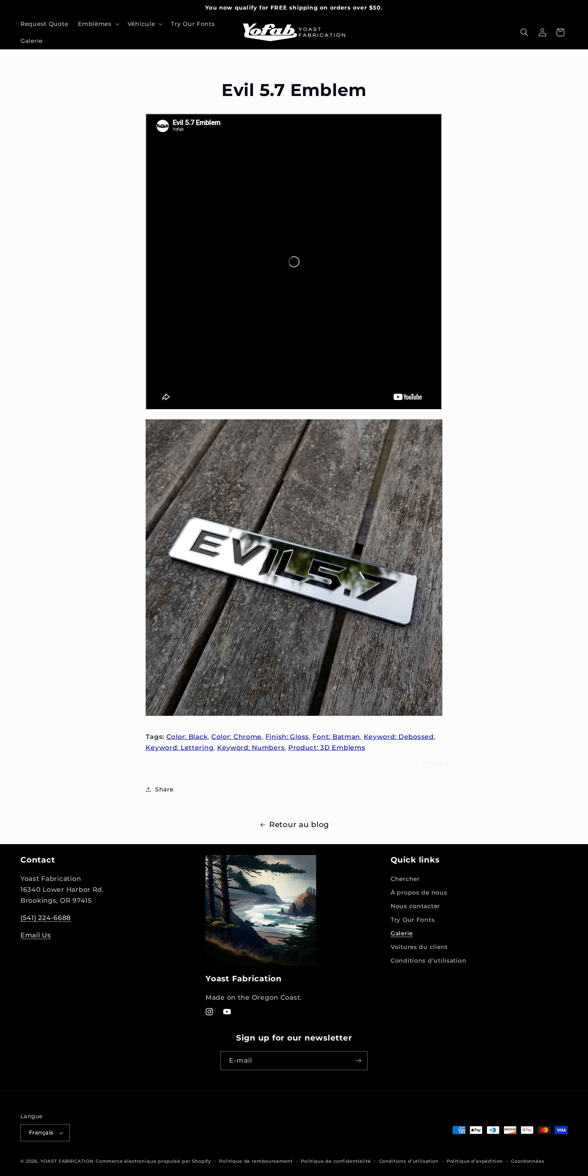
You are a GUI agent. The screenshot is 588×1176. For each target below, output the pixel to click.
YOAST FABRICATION (67, 1161)
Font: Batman (336, 736)
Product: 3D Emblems (326, 747)
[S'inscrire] (358, 1060)
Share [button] (164, 789)
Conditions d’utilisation (409, 1161)
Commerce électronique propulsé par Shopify (153, 1161)
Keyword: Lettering (179, 747)
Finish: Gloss (287, 736)
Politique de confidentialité (336, 1161)
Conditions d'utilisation (428, 960)
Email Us (35, 935)
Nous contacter (415, 906)
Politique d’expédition (475, 1161)
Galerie (402, 933)
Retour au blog (299, 824)
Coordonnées (527, 1161)
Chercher (405, 878)
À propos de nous (419, 892)
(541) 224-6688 (45, 918)
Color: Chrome (236, 736)
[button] (98, 24)
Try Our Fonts (413, 919)
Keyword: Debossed (399, 736)
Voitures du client (419, 947)
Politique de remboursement (256, 1161)
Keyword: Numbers (251, 747)
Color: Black (187, 736)
